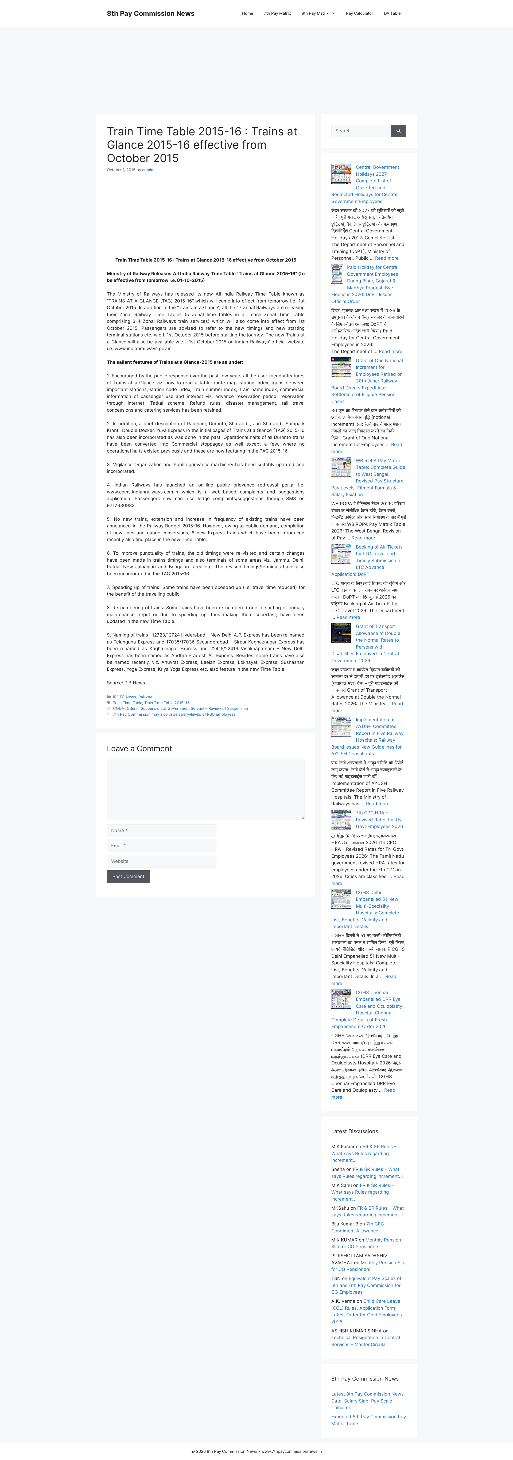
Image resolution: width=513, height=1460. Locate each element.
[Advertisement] (256, 64)
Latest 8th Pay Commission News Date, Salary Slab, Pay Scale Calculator (367, 1400)
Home (247, 13)
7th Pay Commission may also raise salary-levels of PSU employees (174, 714)
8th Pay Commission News (151, 13)
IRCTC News (124, 697)
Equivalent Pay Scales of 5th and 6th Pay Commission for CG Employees (366, 1285)
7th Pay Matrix (277, 13)
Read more (387, 258)
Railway (145, 697)
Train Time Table (127, 702)
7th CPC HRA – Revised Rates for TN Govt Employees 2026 (379, 819)
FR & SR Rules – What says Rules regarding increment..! (364, 1153)
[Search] (398, 131)
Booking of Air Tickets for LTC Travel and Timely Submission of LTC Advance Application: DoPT (367, 560)
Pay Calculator (359, 13)
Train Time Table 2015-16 (167, 702)
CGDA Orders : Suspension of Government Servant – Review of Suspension (180, 708)
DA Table (392, 13)
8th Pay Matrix (315, 13)
